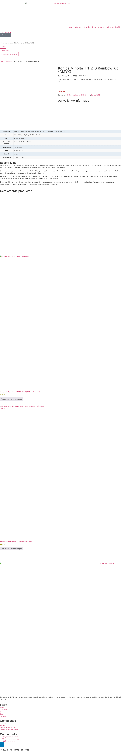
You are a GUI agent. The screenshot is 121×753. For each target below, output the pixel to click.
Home (1, 61)
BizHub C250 (95, 95)
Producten (8, 61)
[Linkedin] (2, 744)
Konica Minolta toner (74, 95)
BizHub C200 (85, 95)
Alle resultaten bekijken (9, 54)
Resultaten (5, 50)
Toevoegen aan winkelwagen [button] (11, 399)
